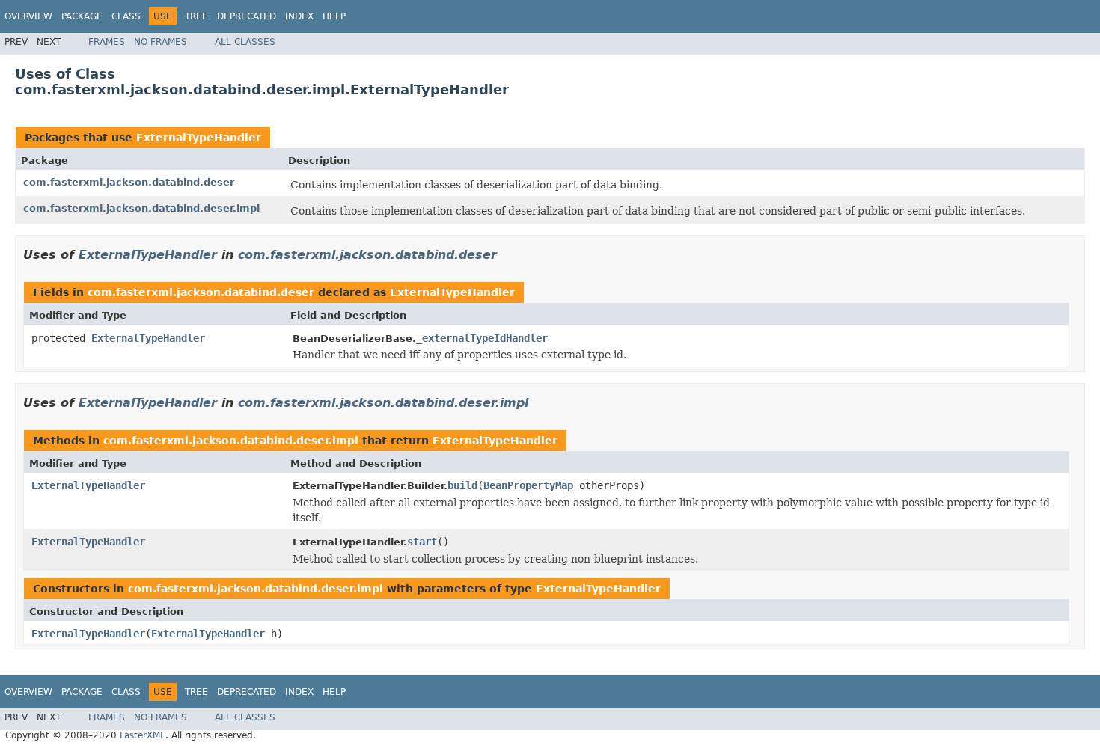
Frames (106, 42)
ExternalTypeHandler (198, 138)
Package (82, 16)
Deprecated (246, 16)
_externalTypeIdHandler (482, 338)
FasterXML (142, 735)
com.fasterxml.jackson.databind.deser (128, 182)
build (462, 485)
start (422, 542)
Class (126, 16)
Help (334, 16)
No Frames (160, 42)
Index (299, 16)
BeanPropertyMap (528, 485)
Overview (28, 16)
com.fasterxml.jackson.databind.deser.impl (141, 208)
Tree (196, 16)
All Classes (245, 42)
